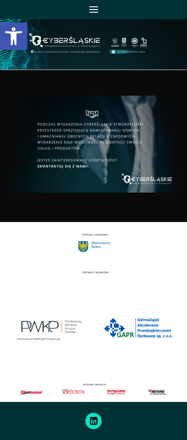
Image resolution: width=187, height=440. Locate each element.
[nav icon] (94, 9)
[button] (13, 36)
